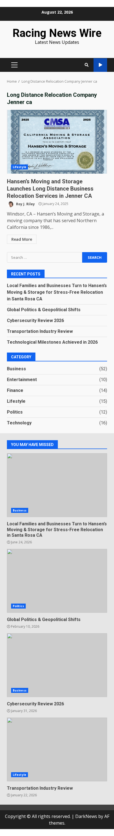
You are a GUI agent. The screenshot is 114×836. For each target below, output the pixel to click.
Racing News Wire (57, 33)
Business (16, 368)
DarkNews (86, 816)
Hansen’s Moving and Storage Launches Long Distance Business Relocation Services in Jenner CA (57, 142)
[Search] (87, 65)
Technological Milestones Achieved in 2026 (52, 342)
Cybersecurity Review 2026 (35, 320)
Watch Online (100, 65)
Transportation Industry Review (40, 331)
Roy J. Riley (25, 203)
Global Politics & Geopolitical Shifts (44, 309)
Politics (15, 412)
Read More (21, 239)
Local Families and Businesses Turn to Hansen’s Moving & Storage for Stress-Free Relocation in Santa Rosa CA (57, 292)
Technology (19, 422)
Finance (15, 390)
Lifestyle (19, 167)
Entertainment (22, 379)
